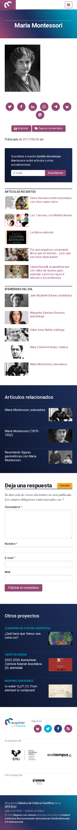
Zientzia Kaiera (16, 654)
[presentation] (38, 203)
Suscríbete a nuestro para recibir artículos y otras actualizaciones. (36, 160)
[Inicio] (8, 4)
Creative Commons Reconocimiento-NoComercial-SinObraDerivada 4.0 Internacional (37, 818)
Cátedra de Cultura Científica (35, 803)
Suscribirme (55, 172)
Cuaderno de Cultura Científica (27, 628)
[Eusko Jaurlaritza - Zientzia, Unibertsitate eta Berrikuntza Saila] (38, 782)
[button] (10, 107)
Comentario (13, 507)
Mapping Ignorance (19, 680)
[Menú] (68, 4)
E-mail (10, 557)
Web (7, 572)
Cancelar (65, 485)
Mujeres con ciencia (24, 815)
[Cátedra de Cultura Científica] (25, 755)
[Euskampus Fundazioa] (59, 755)
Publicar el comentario (23, 588)
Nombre (11, 543)
